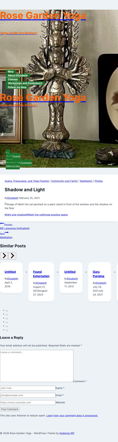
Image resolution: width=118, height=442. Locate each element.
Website (60, 402)
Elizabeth (12, 198)
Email (60, 395)
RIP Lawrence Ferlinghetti (14, 226)
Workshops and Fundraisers (25, 83)
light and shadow (15, 214)
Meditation (86, 181)
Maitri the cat (34, 214)
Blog (10, 71)
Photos (99, 181)
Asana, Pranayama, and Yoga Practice (27, 181)
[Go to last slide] (4, 255)
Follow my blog (17, 87)
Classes (13, 79)
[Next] (12, 255)
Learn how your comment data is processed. (72, 415)
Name (60, 388)
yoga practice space (55, 214)
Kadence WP (67, 433)
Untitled (10, 271)
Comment (80, 381)
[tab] (7, 310)
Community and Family (64, 181)
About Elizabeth (18, 75)
